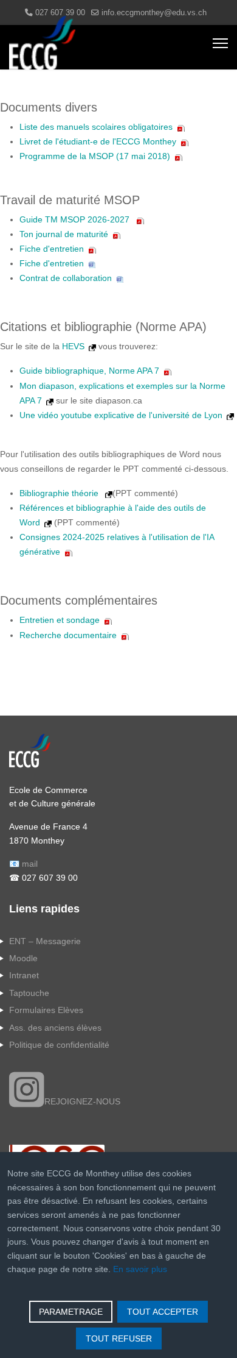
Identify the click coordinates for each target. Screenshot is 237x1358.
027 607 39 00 (60, 13)
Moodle (23, 958)
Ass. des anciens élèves (55, 1028)
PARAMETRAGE (71, 1312)
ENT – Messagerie (45, 941)
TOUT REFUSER (119, 1338)
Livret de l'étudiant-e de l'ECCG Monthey (97, 141)
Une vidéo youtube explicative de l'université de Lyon (120, 415)
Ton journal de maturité (63, 234)
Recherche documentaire (68, 635)
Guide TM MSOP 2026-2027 (75, 219)
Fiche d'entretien (51, 249)
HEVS (73, 346)
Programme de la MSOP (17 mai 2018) (94, 156)
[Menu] (220, 43)
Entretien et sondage (59, 620)
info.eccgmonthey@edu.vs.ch (154, 13)
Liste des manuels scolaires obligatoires (96, 127)
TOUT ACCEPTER (162, 1312)
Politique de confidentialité (59, 1045)
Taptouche (29, 993)
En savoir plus (140, 1269)
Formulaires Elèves (46, 1010)
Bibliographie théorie (60, 493)
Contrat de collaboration (65, 278)
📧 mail (23, 864)
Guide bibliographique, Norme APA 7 (89, 370)
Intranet (24, 975)
